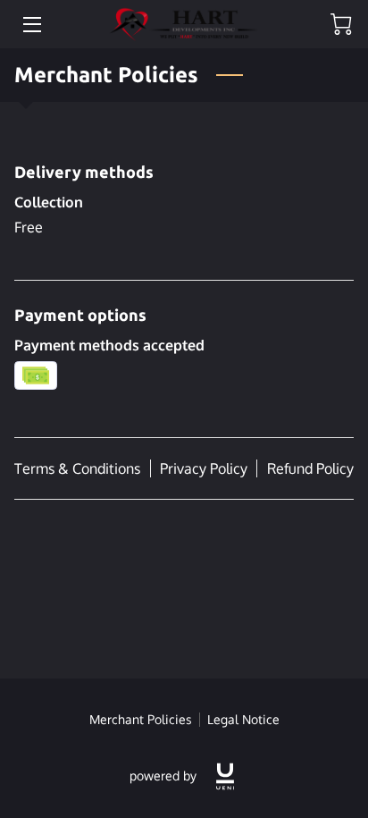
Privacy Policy (203, 468)
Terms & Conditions (77, 468)
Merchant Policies (140, 719)
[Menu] (31, 24)
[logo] (225, 776)
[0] (341, 24)
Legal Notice (243, 719)
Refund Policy (310, 468)
